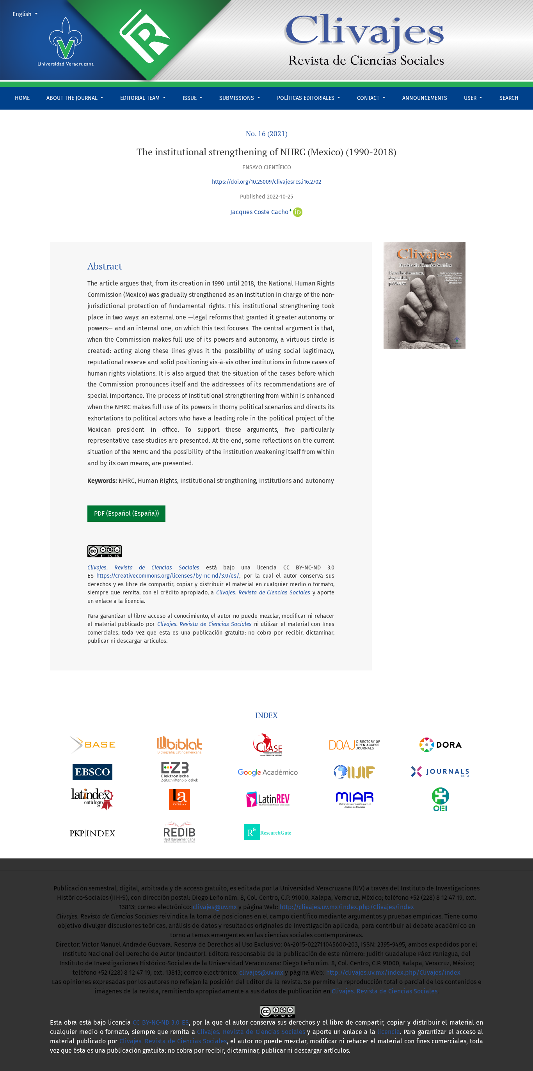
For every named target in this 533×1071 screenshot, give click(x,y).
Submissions (237, 98)
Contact (369, 98)
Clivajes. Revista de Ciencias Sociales (263, 592)
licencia (388, 1032)
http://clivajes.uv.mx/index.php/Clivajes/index (347, 907)
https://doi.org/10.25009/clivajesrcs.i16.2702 (266, 182)
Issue (190, 98)
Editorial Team (140, 98)
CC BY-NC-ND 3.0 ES (160, 1022)
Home (22, 98)
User (471, 98)
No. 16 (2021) (267, 133)
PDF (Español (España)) (126, 513)
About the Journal (72, 98)
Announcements (424, 98)
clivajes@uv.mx (215, 907)
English (28, 14)
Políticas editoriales (306, 98)
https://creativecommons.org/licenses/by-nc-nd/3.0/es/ (167, 576)
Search (509, 98)
